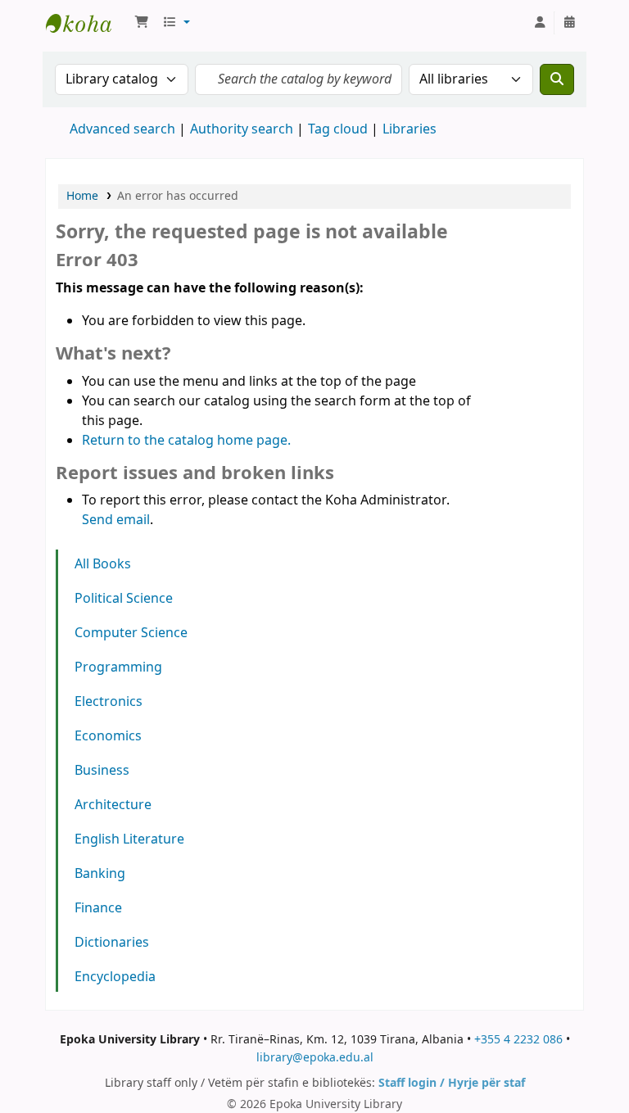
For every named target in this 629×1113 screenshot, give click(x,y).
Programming (118, 667)
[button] (142, 22)
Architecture (113, 805)
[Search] (557, 79)
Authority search (241, 129)
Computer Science (131, 633)
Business (102, 770)
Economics (108, 736)
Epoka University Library (87, 23)
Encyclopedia (115, 977)
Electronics (109, 702)
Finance (98, 908)
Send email (116, 520)
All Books (103, 564)
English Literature (129, 839)
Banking (100, 874)
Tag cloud (338, 129)
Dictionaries (112, 942)
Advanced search (122, 129)
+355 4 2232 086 (518, 1039)
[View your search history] (569, 22)
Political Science (124, 599)
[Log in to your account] (540, 22)
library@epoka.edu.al (314, 1057)
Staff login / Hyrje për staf (451, 1083)
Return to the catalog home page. (186, 440)
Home (82, 196)
